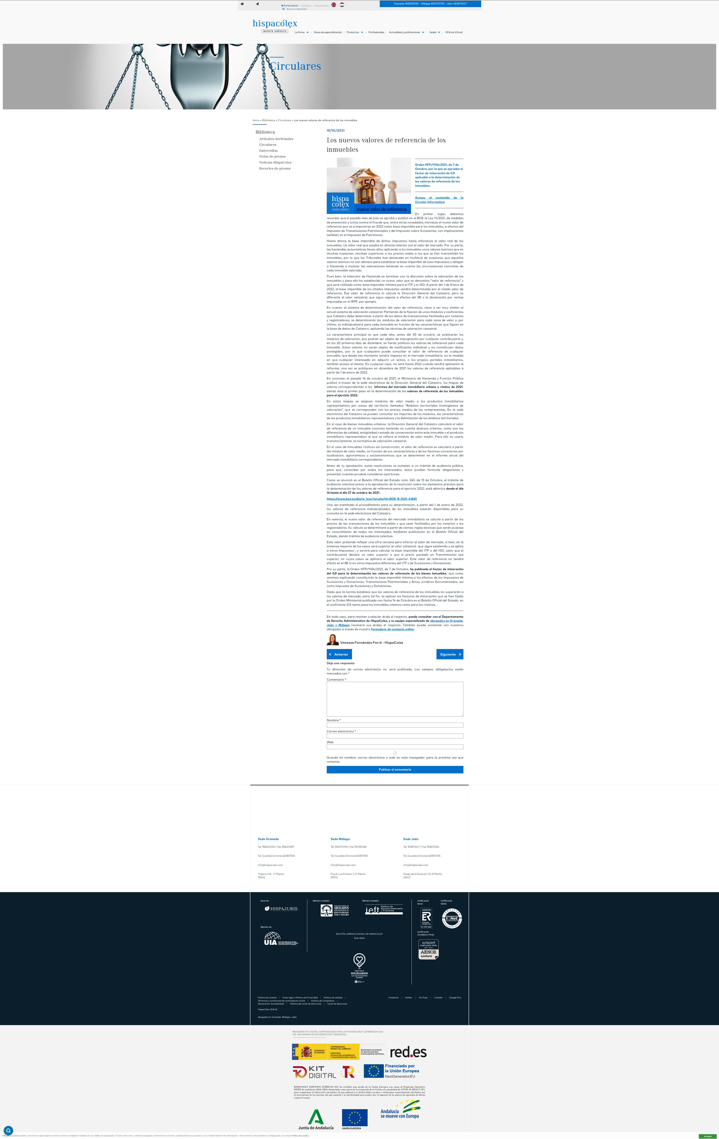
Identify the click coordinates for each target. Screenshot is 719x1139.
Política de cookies (300, 1136)
